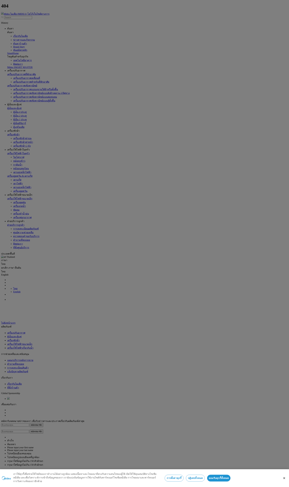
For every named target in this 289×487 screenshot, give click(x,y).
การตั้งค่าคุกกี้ (174, 478)
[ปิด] (284, 478)
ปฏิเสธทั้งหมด (195, 478)
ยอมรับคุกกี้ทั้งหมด (219, 478)
